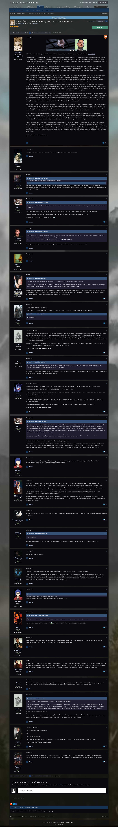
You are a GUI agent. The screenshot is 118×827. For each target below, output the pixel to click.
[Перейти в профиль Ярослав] (18, 758)
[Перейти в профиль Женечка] (12, 22)
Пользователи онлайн (48, 10)
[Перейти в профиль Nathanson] (18, 643)
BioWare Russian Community (24, 2)
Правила (28, 10)
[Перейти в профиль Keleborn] (18, 156)
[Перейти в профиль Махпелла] (18, 487)
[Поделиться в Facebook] (16, 804)
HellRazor (18, 670)
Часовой (18, 264)
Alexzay (18, 579)
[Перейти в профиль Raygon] (18, 232)
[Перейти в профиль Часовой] (18, 258)
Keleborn (18, 164)
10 (39, 32)
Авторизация (92, 21)
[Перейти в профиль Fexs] (18, 178)
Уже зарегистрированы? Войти (88, 2)
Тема (43, 822)
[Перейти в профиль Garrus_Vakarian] (18, 514)
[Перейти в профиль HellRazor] (18, 664)
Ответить (99, 27)
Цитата (31, 143)
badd (18, 627)
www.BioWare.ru (16, 7)
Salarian (18, 470)
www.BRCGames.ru (30, 7)
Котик (18, 362)
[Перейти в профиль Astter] (18, 311)
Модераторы (36, 10)
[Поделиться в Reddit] (11, 804)
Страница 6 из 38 (56, 32)
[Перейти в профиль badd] (18, 618)
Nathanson (18, 650)
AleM (18, 207)
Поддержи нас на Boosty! (63, 7)
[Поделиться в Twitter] (14, 804)
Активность (49, 7)
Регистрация (103, 2)
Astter (18, 320)
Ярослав (18, 767)
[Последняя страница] (50, 33)
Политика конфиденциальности (55, 822)
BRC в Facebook (78, 7)
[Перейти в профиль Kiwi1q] (18, 336)
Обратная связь (70, 822)
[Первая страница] (11, 33)
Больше (89, 7)
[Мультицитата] (27, 143)
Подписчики (100, 21)
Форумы (12, 10)
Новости (35, 23)
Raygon (18, 239)
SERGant (18, 533)
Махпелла (18, 496)
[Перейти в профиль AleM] (18, 202)
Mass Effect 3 (91, 54)
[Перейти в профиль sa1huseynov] (18, 553)
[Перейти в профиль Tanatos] (18, 281)
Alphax (18, 394)
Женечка (21, 23)
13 (106, 21)
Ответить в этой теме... (26, 790)
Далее (46, 32)
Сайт (40, 7)
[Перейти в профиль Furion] (18, 733)
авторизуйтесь (60, 784)
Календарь (20, 10)
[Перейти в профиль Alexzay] (18, 572)
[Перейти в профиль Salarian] (18, 463)
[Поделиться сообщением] (102, 37)
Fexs (18, 184)
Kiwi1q (18, 345)
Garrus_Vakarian (18, 520)
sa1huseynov (18, 558)
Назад (14, 32)
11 (42, 32)
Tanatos (18, 290)
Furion (18, 742)
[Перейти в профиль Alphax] (18, 387)
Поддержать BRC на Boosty (59, 17)
